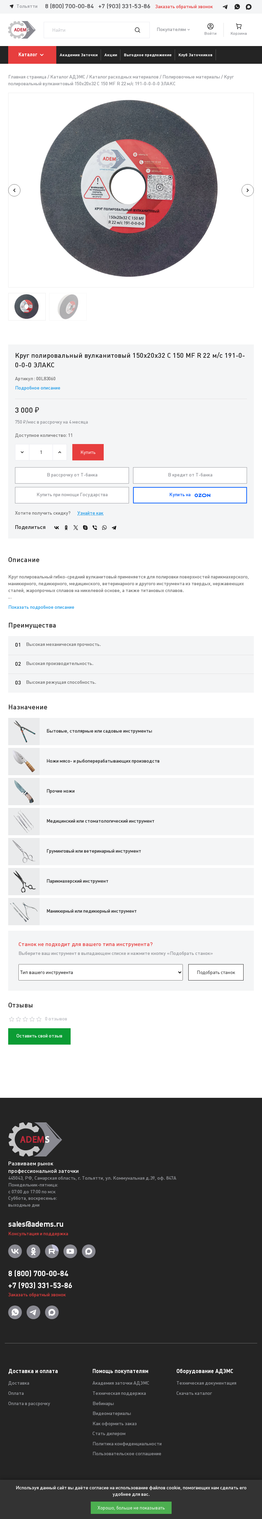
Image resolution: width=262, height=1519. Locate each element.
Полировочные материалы (191, 77)
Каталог (28, 54)
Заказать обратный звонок (184, 7)
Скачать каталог (194, 1393)
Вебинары (103, 1403)
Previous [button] (14, 190)
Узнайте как (90, 513)
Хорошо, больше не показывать (131, 1507)
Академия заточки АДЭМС (120, 1383)
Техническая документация (206, 1383)
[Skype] (85, 527)
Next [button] (248, 190)
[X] (76, 527)
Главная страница (27, 77)
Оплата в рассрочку (29, 1403)
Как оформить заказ (114, 1424)
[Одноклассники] (66, 527)
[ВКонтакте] (57, 527)
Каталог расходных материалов (124, 77)
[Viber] (95, 527)
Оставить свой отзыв (39, 1036)
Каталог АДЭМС (67, 77)
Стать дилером (109, 1433)
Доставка (18, 1383)
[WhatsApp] (104, 527)
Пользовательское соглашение (126, 1454)
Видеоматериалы (111, 1413)
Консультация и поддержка (38, 1234)
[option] (131, 190)
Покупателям (171, 29)
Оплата (16, 1393)
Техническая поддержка (119, 1393)
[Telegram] (114, 527)
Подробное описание (37, 388)
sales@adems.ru (35, 1224)
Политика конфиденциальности (127, 1444)
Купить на (180, 495)
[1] (141, 30)
